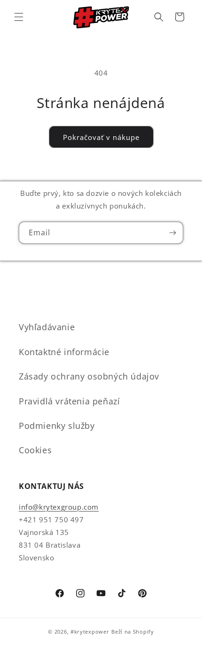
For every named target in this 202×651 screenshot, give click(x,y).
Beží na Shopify (132, 631)
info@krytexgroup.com (59, 507)
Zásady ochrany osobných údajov (89, 376)
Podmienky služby (57, 425)
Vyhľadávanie (47, 327)
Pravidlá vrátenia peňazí (69, 401)
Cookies (35, 450)
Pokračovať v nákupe (101, 137)
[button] (18, 17)
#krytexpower (89, 631)
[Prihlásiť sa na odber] (172, 233)
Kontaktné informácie (64, 351)
